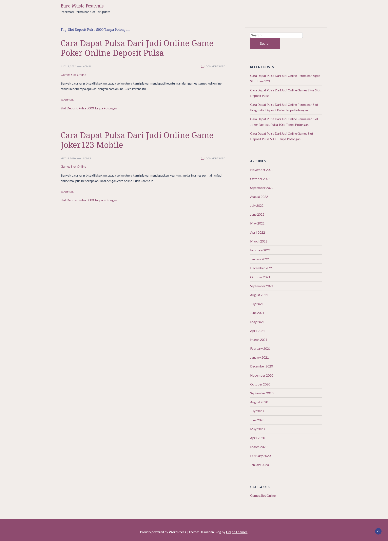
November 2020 (261, 375)
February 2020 (260, 455)
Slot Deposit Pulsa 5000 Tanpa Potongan (89, 108)
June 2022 (257, 214)
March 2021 (258, 339)
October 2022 (260, 179)
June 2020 (257, 420)
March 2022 (258, 241)
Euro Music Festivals (82, 6)
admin (87, 66)
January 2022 (259, 259)
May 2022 (257, 223)
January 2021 (259, 357)
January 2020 (259, 465)
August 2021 (259, 295)
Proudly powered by (163, 532)
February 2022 (260, 250)
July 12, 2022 (68, 66)
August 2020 (259, 402)
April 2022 (257, 232)
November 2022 (261, 170)
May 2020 (257, 429)
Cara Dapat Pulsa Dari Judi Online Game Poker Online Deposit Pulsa (137, 47)
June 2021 (257, 312)
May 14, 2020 (68, 158)
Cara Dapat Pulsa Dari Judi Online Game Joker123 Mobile (137, 139)
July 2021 (257, 304)
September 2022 (261, 188)
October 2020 (260, 384)
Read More (67, 99)
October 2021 (260, 277)
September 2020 (261, 393)
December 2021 (261, 268)
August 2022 (259, 196)
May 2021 (257, 322)
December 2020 (261, 366)
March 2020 (258, 447)
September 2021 (261, 286)
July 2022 (257, 205)
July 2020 (257, 411)
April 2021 (257, 330)
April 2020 (257, 438)
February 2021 (260, 348)
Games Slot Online (73, 74)
